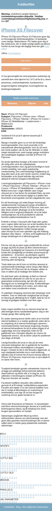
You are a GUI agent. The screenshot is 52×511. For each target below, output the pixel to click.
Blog (18, 507)
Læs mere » (26, 61)
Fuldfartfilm (26, 4)
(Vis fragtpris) (14, 53)
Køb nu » (26, 68)
